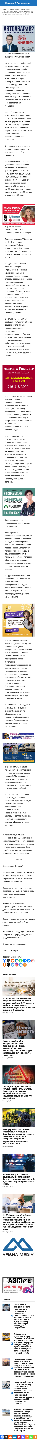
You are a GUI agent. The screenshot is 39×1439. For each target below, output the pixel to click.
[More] (25, 965)
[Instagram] (17, 965)
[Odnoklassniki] (4, 965)
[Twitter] (12, 965)
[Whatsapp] (21, 961)
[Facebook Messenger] (29, 961)
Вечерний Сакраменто (17, 3)
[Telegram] (21, 965)
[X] (8, 961)
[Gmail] (33, 961)
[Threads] (8, 965)
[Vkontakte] (25, 961)
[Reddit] (12, 961)
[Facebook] (4, 961)
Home (4, 10)
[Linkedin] (17, 961)
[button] (3, 3)
